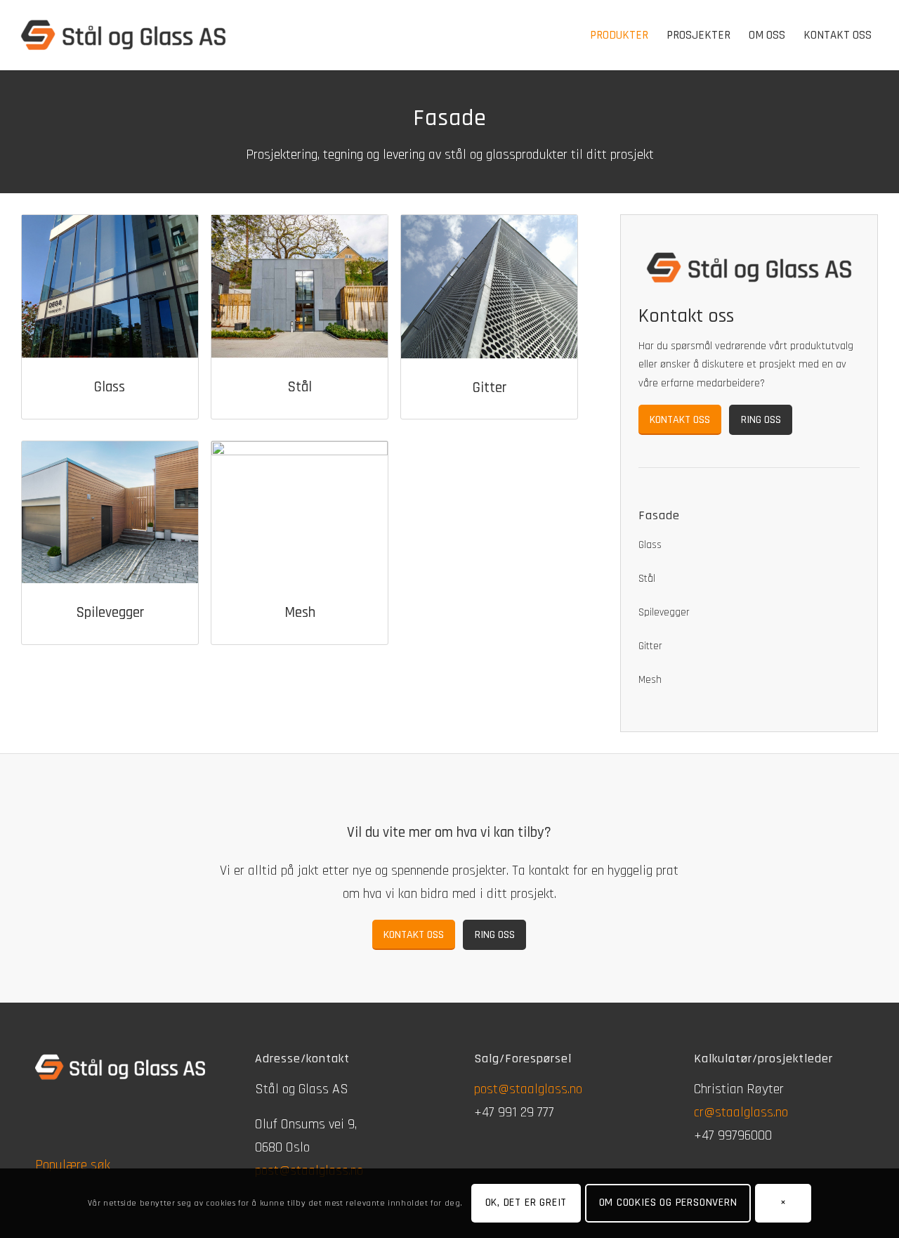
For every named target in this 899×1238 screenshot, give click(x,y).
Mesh (299, 612)
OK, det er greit (526, 1202)
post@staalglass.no (528, 1089)
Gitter (489, 387)
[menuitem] (619, 35)
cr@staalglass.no (741, 1112)
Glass (109, 386)
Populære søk (72, 1165)
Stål (299, 386)
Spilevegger (110, 612)
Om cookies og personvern (668, 1202)
